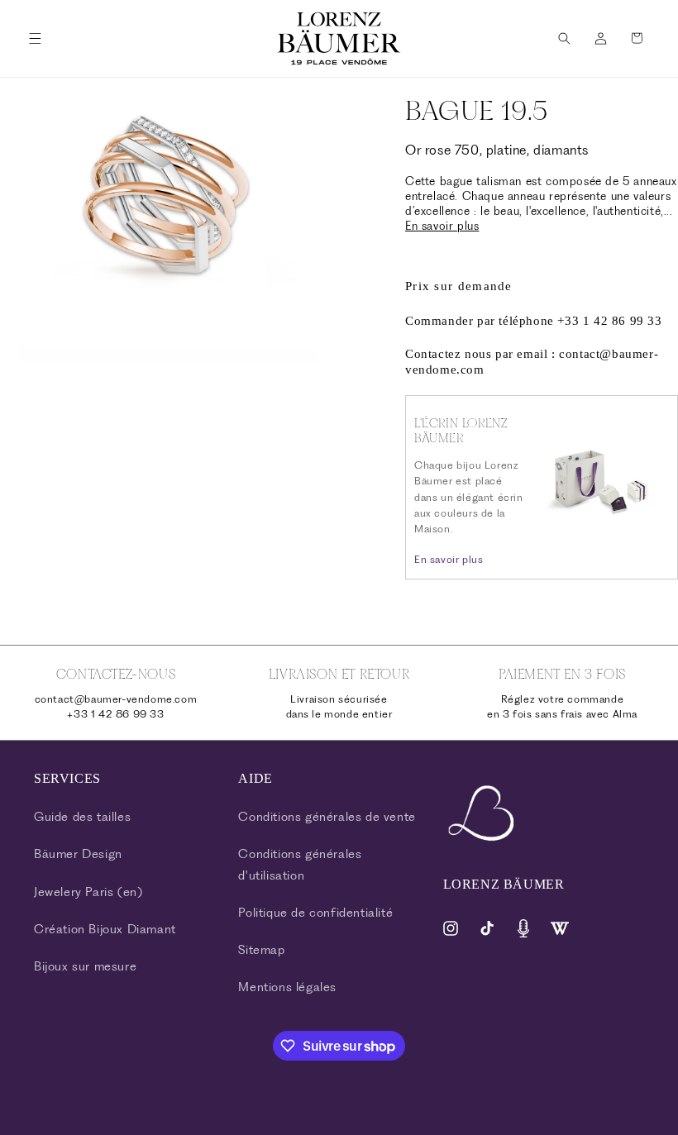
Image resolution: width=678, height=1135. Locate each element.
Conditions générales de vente (326, 816)
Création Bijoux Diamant (105, 929)
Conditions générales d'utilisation (299, 864)
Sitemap (261, 949)
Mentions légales (287, 987)
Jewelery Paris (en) (88, 892)
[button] (35, 38)
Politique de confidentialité (315, 912)
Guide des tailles (82, 816)
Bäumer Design (78, 853)
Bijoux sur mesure (85, 966)
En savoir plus (442, 225)
